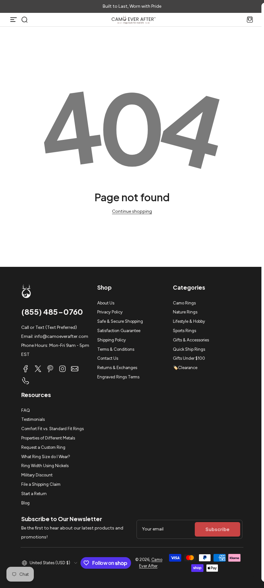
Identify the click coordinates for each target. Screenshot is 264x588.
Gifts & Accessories (191, 340)
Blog (25, 503)
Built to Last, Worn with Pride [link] (132, 6)
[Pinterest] (50, 369)
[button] (24, 19)
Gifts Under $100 (189, 358)
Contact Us (107, 358)
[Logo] (133, 19)
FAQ (25, 410)
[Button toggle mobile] (14, 19)
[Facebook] (26, 369)
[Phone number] (26, 381)
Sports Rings (184, 330)
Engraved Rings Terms (118, 377)
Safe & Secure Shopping (120, 321)
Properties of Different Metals (48, 438)
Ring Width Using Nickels (45, 465)
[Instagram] (62, 369)
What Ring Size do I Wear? (45, 456)
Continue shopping (132, 211)
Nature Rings (185, 312)
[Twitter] (38, 369)
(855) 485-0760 (52, 311)
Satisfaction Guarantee (118, 330)
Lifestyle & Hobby (189, 321)
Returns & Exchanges (117, 367)
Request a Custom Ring (43, 447)
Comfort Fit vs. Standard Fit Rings (52, 428)
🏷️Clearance (185, 367)
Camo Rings (184, 303)
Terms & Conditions (115, 349)
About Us (105, 303)
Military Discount (36, 475)
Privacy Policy (110, 312)
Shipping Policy (111, 340)
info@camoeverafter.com (61, 336)
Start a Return (34, 493)
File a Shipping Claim (41, 484)
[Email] (75, 369)
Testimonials (33, 419)
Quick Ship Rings (189, 349)
